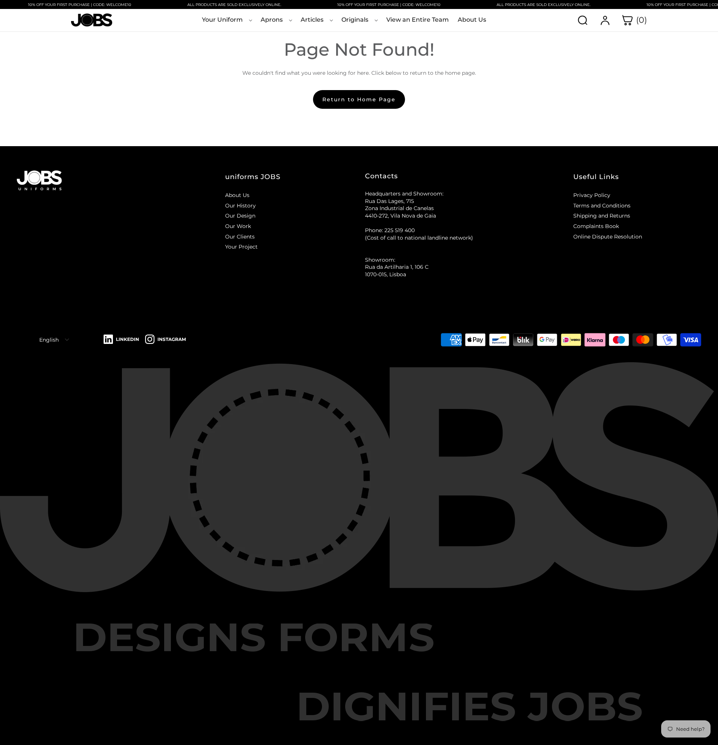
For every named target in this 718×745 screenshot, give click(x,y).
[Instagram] (165, 340)
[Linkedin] (121, 340)
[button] (289, 176)
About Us (472, 19)
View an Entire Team (417, 19)
